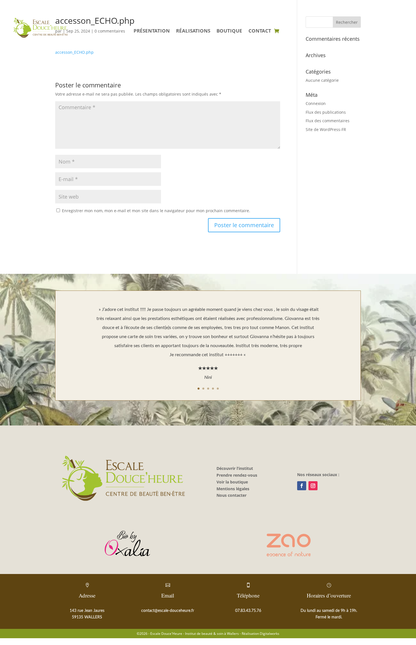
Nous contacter (231, 495)
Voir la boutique (232, 482)
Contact (259, 31)
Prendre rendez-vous (236, 475)
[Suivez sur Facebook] (301, 485)
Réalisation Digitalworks (260, 633)
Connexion (316, 103)
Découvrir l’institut (234, 468)
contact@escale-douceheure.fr (167, 611)
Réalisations (193, 31)
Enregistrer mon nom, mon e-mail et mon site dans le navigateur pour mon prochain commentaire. (156, 210)
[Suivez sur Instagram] (313, 485)
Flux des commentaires (327, 120)
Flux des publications (326, 112)
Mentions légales (232, 488)
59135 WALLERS (87, 617)
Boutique (229, 31)
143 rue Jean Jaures (87, 611)
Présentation (152, 31)
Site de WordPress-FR (326, 129)
